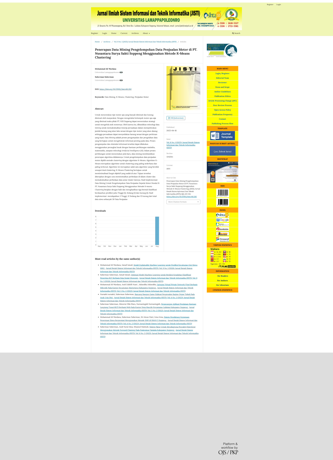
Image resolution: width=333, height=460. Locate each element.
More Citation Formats (177, 202)
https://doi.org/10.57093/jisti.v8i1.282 (116, 89)
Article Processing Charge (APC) (222, 101)
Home (113, 33)
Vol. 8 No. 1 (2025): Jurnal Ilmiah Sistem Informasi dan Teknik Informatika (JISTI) (145, 42)
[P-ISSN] (222, 196)
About (145, 33)
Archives (135, 33)
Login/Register (222, 73)
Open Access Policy (222, 110)
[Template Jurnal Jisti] (222, 139)
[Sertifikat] (222, 182)
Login (104, 33)
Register (94, 33)
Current (124, 33)
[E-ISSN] (222, 206)
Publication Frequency (222, 114)
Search (237, 33)
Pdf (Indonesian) (176, 118)
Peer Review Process (222, 105)
